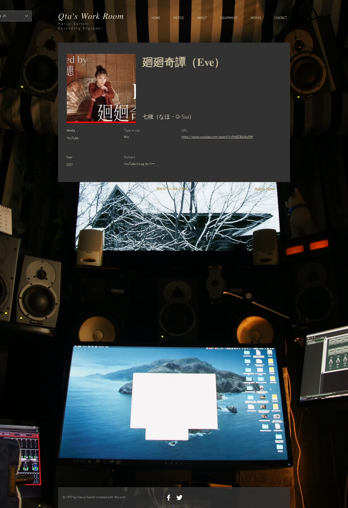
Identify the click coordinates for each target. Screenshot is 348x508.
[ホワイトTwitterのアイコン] (179, 498)
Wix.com (120, 497)
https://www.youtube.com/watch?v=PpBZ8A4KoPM (217, 137)
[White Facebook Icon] (169, 498)
